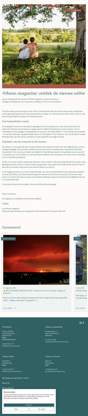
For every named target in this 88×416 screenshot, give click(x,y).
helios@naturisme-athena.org (11, 371)
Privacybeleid (8, 388)
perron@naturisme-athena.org (55, 371)
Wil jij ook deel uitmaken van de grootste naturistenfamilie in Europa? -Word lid (33, 211)
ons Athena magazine (10, 208)
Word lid (6, 383)
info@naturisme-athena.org (11, 346)
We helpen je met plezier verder (15, 378)
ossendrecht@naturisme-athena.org (56, 342)
